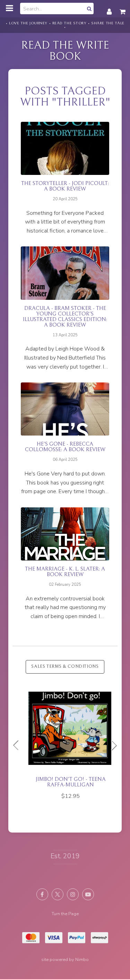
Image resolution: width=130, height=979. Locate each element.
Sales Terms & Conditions (64, 666)
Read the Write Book (65, 51)
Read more (65, 179)
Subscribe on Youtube (88, 894)
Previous (18, 745)
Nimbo (82, 959)
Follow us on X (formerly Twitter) (57, 894)
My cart (123, 8)
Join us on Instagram (73, 894)
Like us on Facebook (42, 894)
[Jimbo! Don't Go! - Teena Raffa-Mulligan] (65, 743)
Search (88, 8)
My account (109, 8)
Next (111, 745)
